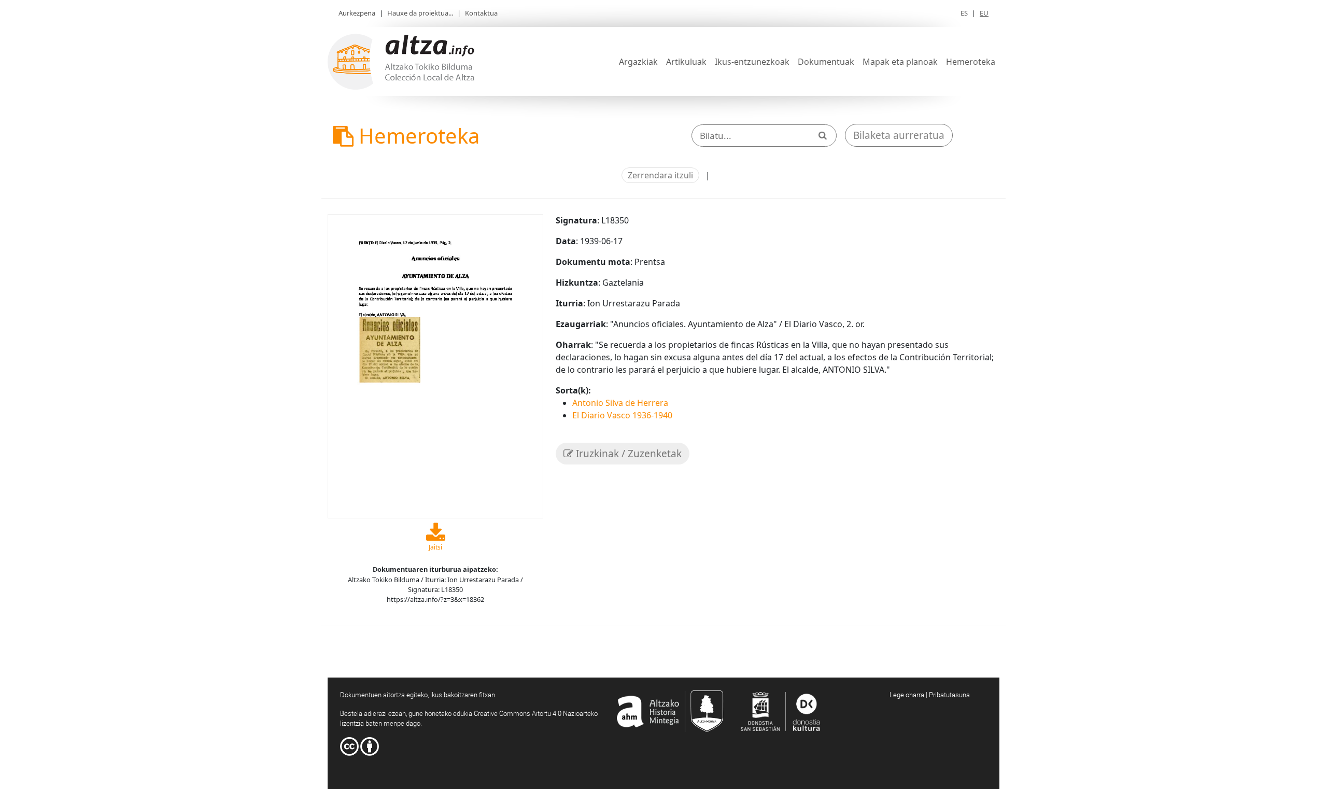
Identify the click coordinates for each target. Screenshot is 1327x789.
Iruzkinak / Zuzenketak (627, 453)
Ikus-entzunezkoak (752, 61)
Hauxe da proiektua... (420, 13)
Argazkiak (638, 61)
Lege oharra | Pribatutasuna (930, 694)
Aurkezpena (356, 13)
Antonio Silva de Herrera (620, 402)
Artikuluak (686, 61)
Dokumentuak (826, 61)
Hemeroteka (970, 61)
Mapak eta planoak (900, 61)
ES (964, 13)
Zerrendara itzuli (660, 175)
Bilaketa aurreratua (898, 135)
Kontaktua (481, 13)
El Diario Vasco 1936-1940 (622, 415)
